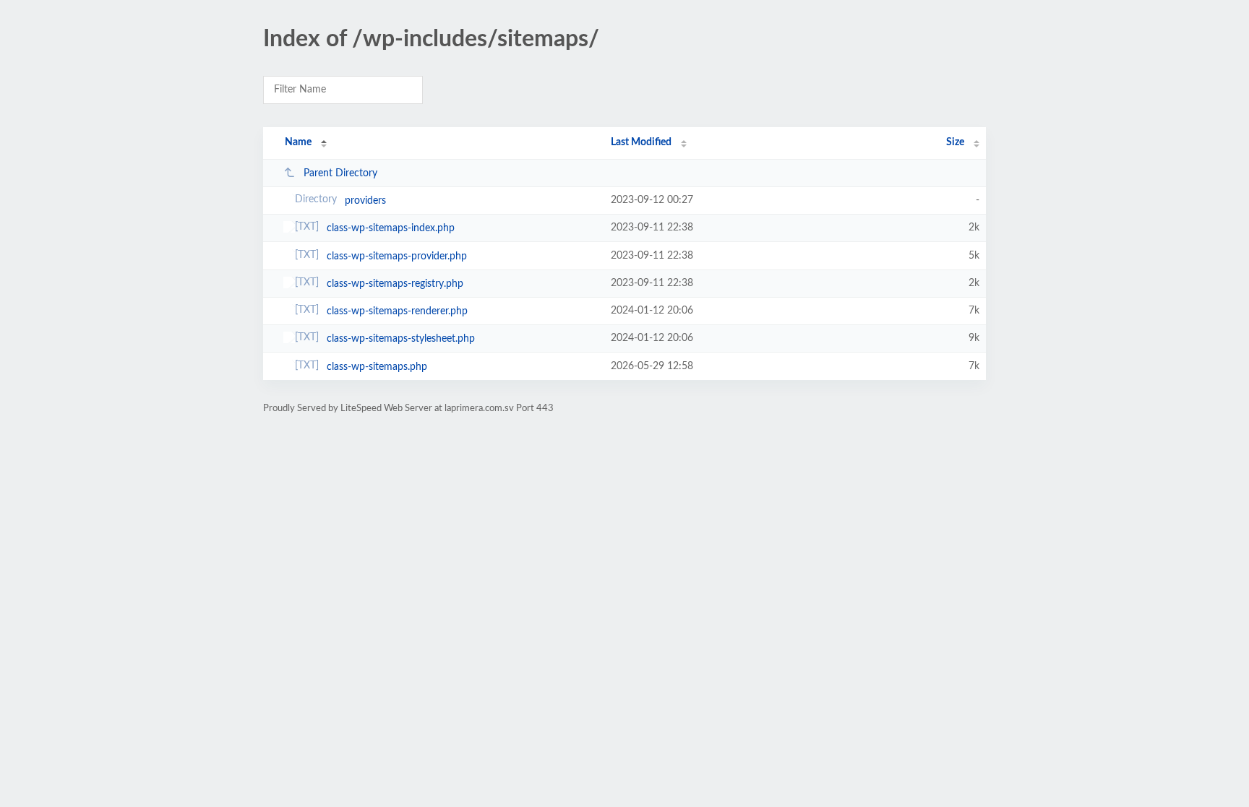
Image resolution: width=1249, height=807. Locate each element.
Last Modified (641, 142)
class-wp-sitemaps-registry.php (395, 284)
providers (365, 201)
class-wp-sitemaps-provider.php (397, 256)
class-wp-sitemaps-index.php (391, 228)
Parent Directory (340, 173)
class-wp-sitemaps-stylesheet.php (401, 339)
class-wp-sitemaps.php (377, 367)
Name (298, 142)
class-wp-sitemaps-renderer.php (397, 311)
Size (955, 142)
